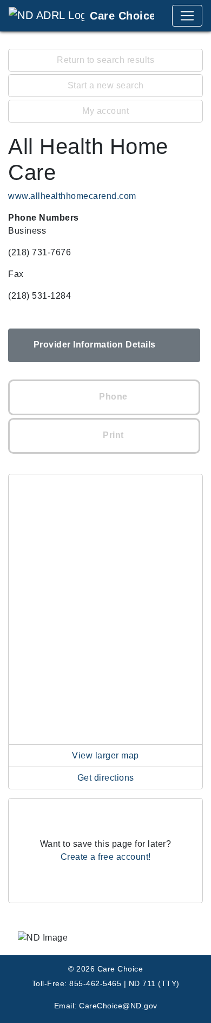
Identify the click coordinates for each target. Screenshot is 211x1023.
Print (112, 435)
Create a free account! (106, 856)
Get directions (105, 777)
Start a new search (106, 85)
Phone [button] (112, 396)
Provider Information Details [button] (95, 344)
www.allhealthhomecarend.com (72, 196)
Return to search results (105, 60)
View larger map (105, 755)
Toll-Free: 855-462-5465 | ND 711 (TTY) (106, 983)
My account (105, 110)
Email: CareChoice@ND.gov (105, 1005)
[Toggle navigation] (187, 16)
